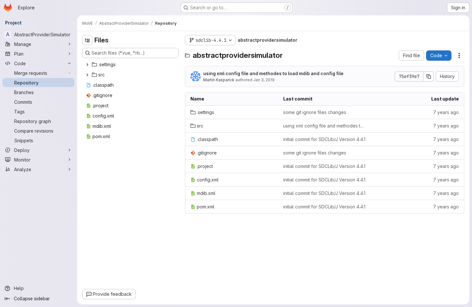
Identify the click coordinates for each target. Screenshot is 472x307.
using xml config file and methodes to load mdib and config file (273, 73)
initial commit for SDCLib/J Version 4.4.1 (324, 139)
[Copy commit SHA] (429, 76)
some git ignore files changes (314, 112)
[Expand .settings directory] (87, 64)
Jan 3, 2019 (264, 79)
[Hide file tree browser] (87, 40)
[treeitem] (131, 64)
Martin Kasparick (218, 79)
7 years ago (446, 112)
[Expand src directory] (87, 75)
